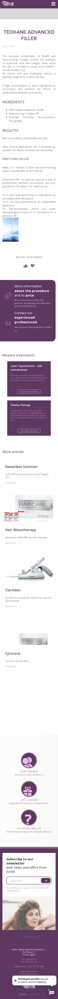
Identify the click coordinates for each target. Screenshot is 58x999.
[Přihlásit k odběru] (46, 880)
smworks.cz (33, 993)
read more (10, 482)
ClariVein (12, 590)
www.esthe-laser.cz (29, 971)
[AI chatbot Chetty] (52, 993)
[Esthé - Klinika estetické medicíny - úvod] (8, 7)
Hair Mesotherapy (20, 529)
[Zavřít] (53, 979)
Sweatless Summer (21, 466)
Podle (29, 937)
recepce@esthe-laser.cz (29, 974)
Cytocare (12, 653)
